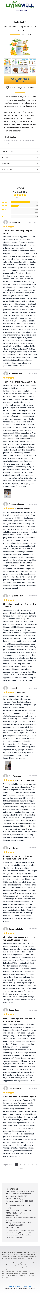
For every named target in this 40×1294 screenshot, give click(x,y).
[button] (7, 62)
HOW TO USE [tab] (7, 169)
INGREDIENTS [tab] (7, 163)
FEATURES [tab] (6, 157)
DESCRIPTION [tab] (7, 151)
